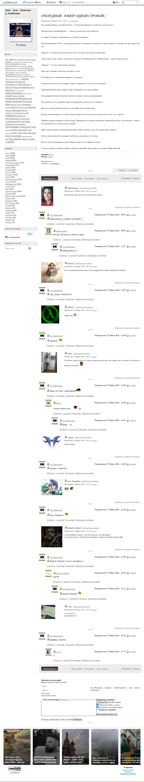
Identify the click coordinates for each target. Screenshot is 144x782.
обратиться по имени (88, 188)
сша (25, 133)
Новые (136, 178)
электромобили (27, 136)
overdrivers (11, 72)
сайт (29, 130)
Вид (118, 3)
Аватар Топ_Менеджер (20, 30)
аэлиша (70, 437)
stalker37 (71, 307)
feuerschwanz (10, 66)
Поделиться (133, 170)
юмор (17, 139)
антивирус (20, 82)
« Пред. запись (76, 178)
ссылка (94, 191)
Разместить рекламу (128, 774)
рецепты (8, 222)
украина (32, 133)
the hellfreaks (25, 76)
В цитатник (135, 207)
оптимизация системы (17, 121)
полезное (9, 124)
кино (8, 104)
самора (7, 133)
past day (18, 72)
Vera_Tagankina (74, 481)
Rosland (70, 263)
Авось (64, 2)
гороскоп (8, 218)
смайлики (64, 700)
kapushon (13, 68)
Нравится (122, 170)
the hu (32, 76)
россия (22, 129)
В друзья (22, 45)
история (27, 101)
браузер (18, 87)
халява (16, 135)
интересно (11, 98)
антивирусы (11, 84)
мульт (25, 110)
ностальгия (12, 118)
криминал (26, 104)
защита (16, 96)
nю (6, 72)
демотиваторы (13, 93)
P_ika (69, 606)
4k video (9, 59)
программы (12, 126)
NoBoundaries (73, 188)
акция (25, 78)
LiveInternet (10, 2)
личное (14, 107)
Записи (8, 10)
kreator (27, 68)
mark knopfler (22, 70)
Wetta (69, 353)
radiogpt (24, 72)
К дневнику (89, 178)
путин (8, 130)
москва (8, 110)
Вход (39, 2)
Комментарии (25, 10)
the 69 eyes (15, 76)
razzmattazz (10, 74)
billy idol (8, 64)
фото (8, 135)
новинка (10, 115)
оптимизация (24, 119)
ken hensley (20, 68)
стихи (19, 133)
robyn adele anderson (23, 74)
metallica (30, 70)
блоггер (9, 87)
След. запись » (102, 178)
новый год (21, 116)
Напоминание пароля (48, 695)
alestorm (27, 60)
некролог (9, 113)
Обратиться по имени (84, 224)
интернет (17, 101)
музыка (16, 110)
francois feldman (21, 66)
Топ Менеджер (6, 13)
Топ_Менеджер (56, 215)
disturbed (15, 64)
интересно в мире (12, 163)
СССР (7, 187)
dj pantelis (23, 64)
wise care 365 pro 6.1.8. (13, 79)
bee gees (14, 62)
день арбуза (27, 93)
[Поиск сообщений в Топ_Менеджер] (29, 234)
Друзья (15, 10)
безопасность (24, 84)
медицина (22, 107)
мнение (32, 107)
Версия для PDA (128, 770)
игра (22, 96)
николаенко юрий (21, 113)
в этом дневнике (13, 237)
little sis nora (13, 70)
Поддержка (114, 2)
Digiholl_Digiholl (74, 528)
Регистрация (29, 2)
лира (7, 107)
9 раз (52, 161)
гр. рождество (19, 90)
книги (19, 104)
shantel (8, 76)
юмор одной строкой (13, 196)
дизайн (9, 96)
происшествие (28, 127)
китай (13, 104)
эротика (9, 139)
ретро (14, 130)
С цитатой (127, 207)
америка (9, 81)
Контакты (128, 772)
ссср (13, 133)
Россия (8, 172)
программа (20, 124)
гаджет (8, 213)
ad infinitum (19, 60)
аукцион (8, 220)
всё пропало (10, 203)
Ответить (118, 207)
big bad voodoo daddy (25, 62)
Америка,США (11, 184)
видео (26, 87)
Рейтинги (52, 2)
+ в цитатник (73, 21)
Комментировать (49, 178)
